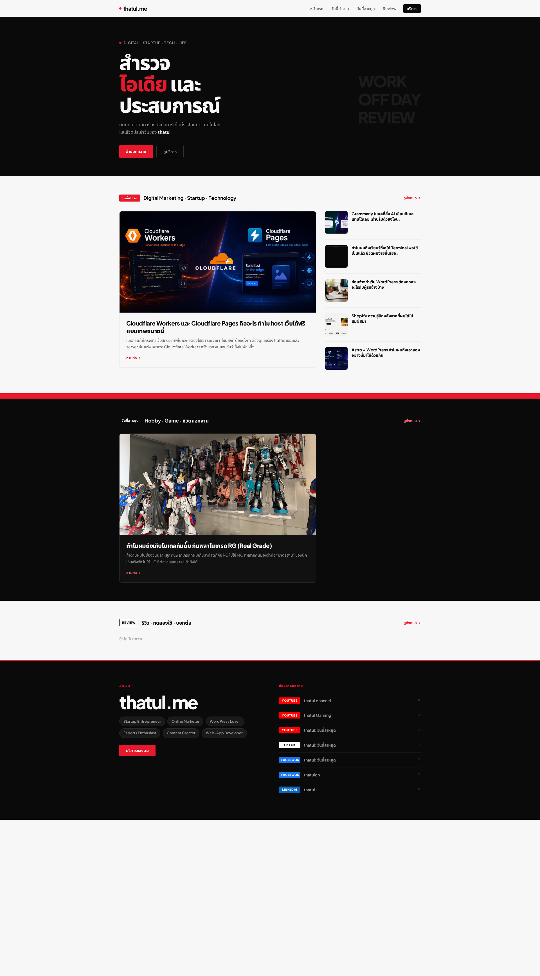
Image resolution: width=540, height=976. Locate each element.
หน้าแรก (316, 8)
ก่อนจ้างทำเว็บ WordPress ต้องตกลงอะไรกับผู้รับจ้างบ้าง (384, 284)
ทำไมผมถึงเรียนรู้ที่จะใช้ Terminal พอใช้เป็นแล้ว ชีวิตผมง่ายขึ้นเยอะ (385, 250)
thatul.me (135, 8)
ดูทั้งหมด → (412, 198)
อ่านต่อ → (133, 358)
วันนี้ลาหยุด (366, 8)
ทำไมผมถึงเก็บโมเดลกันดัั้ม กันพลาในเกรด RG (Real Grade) (199, 545)
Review (390, 8)
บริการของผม (137, 750)
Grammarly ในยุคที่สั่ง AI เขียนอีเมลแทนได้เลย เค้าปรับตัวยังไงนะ (383, 216)
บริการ (412, 8)
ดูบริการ (170, 151)
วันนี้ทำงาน (340, 8)
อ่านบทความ (136, 151)
